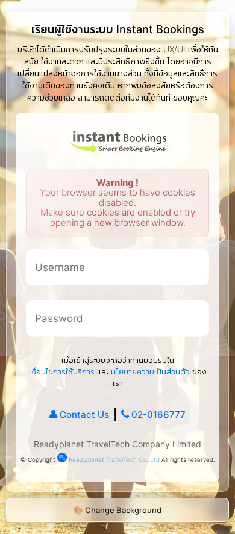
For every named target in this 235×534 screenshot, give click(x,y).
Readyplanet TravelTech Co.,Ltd (113, 459)
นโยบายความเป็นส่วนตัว (150, 371)
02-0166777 (158, 414)
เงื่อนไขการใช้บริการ (62, 371)
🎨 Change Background (117, 510)
